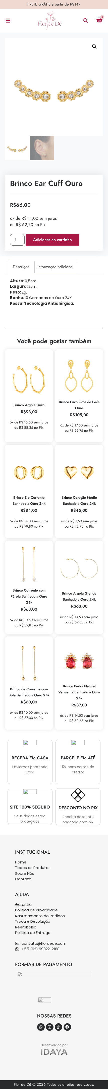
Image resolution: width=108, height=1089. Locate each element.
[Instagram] (49, 1027)
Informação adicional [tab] (55, 267)
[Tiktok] (58, 1027)
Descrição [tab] (21, 267)
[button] (94, 46)
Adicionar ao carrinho (52, 240)
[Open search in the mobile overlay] (85, 20)
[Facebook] (67, 1027)
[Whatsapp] (41, 1027)
